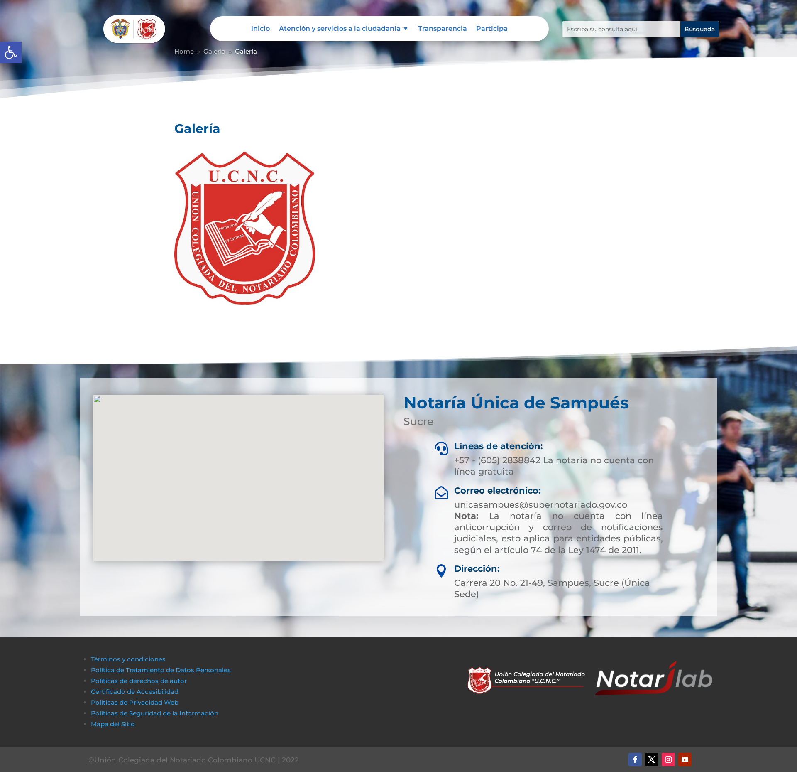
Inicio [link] (260, 29)
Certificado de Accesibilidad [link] (134, 692)
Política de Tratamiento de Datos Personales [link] (161, 670)
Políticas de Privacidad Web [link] (134, 702)
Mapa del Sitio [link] (114, 724)
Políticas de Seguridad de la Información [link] (154, 713)
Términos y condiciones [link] (128, 659)
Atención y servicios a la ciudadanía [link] (340, 29)
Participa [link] (492, 29)
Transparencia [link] (442, 29)
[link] (11, 52)
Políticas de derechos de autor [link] (139, 681)
